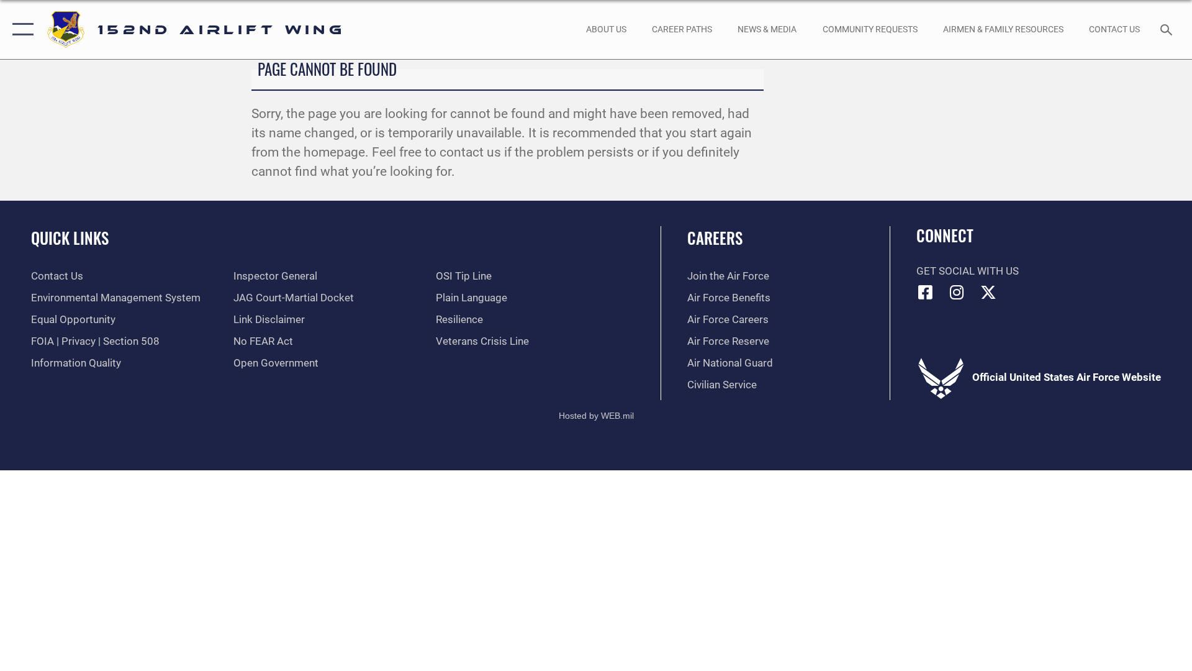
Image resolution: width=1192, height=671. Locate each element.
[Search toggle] (1167, 29)
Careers (715, 237)
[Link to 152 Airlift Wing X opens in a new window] (988, 292)
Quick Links (70, 237)
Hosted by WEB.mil (596, 416)
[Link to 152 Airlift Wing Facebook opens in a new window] (925, 292)
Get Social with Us (967, 271)
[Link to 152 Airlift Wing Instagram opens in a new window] (956, 292)
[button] (20, 29)
